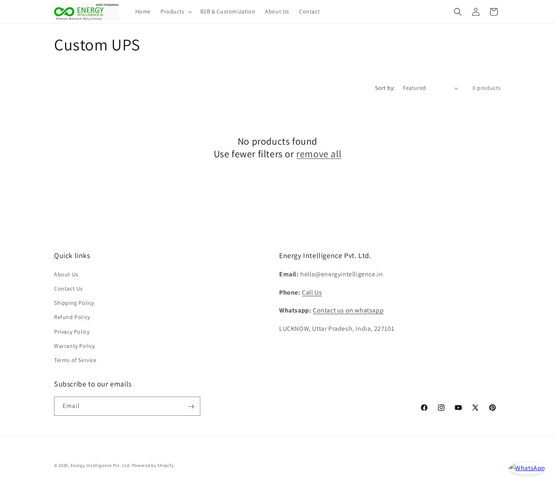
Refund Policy (72, 316)
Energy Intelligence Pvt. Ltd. (101, 465)
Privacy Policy (71, 331)
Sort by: (385, 87)
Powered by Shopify (153, 465)
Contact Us (68, 288)
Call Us (312, 292)
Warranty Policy (74, 345)
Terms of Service (75, 359)
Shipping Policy (74, 302)
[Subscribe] (191, 406)
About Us (66, 274)
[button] (175, 11)
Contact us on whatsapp (348, 310)
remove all (318, 154)
